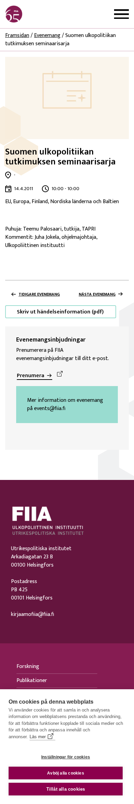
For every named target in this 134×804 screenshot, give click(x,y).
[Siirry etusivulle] (38, 14)
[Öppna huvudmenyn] (121, 14)
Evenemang (47, 35)
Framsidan (17, 35)
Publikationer (31, 680)
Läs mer (38, 736)
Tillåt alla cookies (65, 789)
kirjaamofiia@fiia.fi (32, 614)
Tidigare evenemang (39, 294)
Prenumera (30, 375)
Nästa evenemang (97, 294)
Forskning (27, 666)
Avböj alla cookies (65, 773)
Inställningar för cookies (65, 757)
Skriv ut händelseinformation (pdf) (60, 312)
